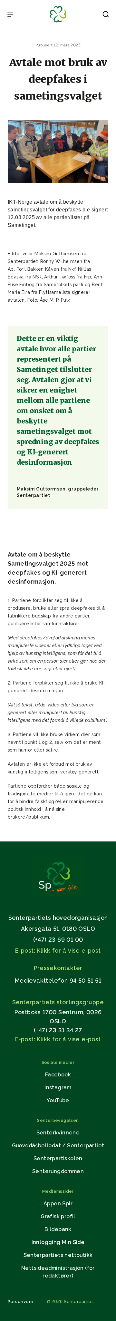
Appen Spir (58, 1203)
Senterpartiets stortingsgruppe (58, 1002)
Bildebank (58, 1229)
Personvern (21, 1301)
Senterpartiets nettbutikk (58, 1255)
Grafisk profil (58, 1216)
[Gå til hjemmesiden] (58, 895)
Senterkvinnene (58, 1133)
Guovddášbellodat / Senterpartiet (58, 1145)
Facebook (58, 1075)
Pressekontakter (58, 968)
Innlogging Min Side (58, 1242)
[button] (106, 15)
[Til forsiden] (58, 22)
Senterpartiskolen (58, 1158)
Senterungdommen (58, 1171)
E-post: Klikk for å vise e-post (58, 950)
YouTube (58, 1100)
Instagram (58, 1087)
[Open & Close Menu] (10, 15)
